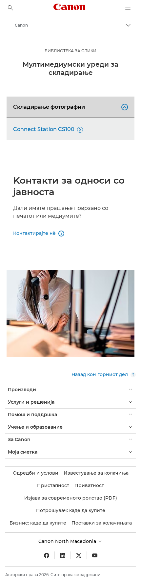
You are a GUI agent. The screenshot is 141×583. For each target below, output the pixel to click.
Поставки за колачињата (101, 523)
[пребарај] (10, 8)
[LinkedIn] (62, 555)
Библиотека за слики (70, 50)
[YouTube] (94, 555)
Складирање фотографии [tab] (69, 107)
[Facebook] (46, 555)
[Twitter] (78, 555)
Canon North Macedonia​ (67, 541)
